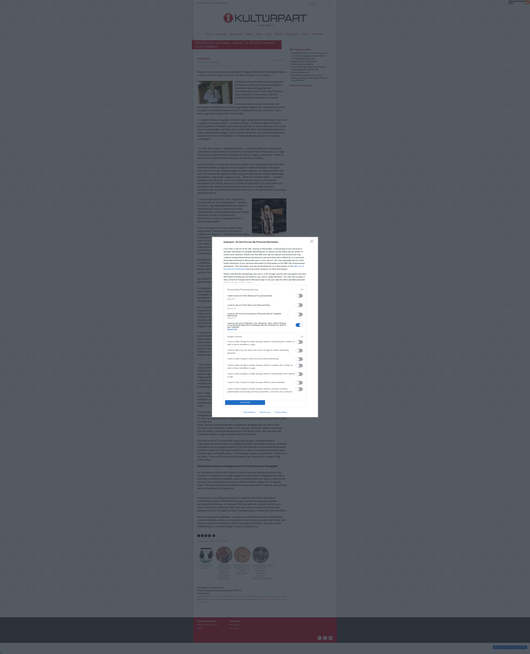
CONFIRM (245, 402)
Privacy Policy (281, 412)
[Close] (312, 242)
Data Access (265, 412)
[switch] (299, 296)
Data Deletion (249, 412)
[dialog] (265, 327)
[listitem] (265, 289)
